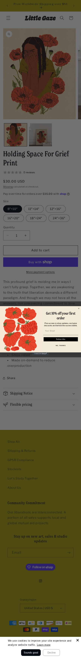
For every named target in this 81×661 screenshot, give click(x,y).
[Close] (77, 640)
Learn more (43, 644)
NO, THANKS (61, 345)
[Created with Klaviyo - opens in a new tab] (40, 353)
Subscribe (61, 339)
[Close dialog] (78, 308)
